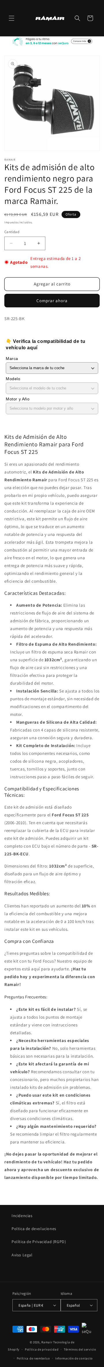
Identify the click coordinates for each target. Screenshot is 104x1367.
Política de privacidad (41, 1349)
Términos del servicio (80, 1349)
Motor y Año (18, 399)
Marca (12, 358)
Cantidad (11, 231)
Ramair (46, 1342)
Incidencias (22, 1215)
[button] (11, 18)
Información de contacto (74, 1358)
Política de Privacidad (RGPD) (39, 1241)
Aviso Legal (22, 1255)
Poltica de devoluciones (34, 1228)
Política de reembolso (33, 1358)
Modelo (13, 378)
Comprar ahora (52, 300)
